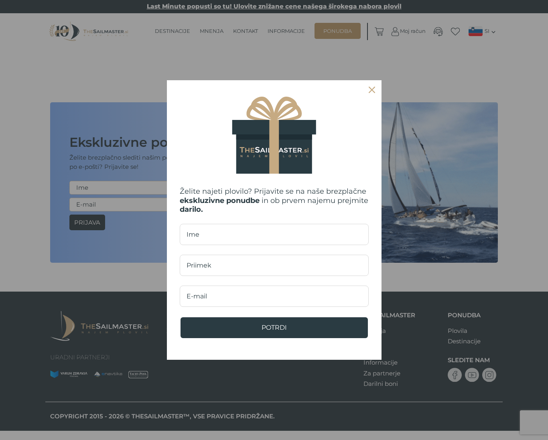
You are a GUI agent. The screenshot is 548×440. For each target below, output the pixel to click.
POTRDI (274, 327)
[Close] (372, 89)
